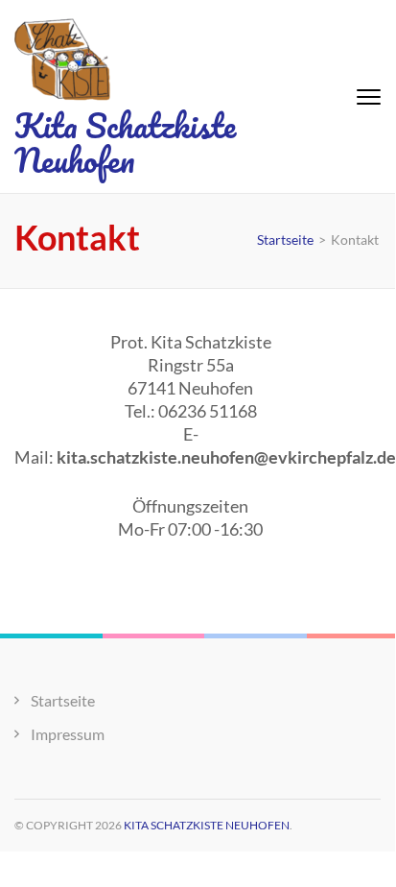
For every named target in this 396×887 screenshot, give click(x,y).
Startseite (63, 700)
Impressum (68, 734)
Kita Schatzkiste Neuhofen (125, 142)
